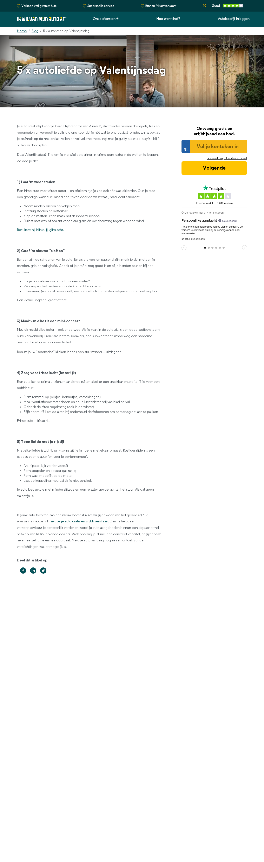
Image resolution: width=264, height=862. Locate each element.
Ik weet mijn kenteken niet (227, 158)
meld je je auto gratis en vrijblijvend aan (78, 521)
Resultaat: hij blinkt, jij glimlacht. (40, 230)
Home (22, 31)
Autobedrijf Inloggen (234, 19)
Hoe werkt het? (168, 19)
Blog (35, 31)
